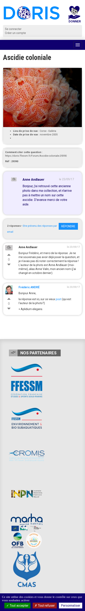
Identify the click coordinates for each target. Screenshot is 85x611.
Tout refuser (46, 605)
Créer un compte (15, 33)
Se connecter (13, 29)
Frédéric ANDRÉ (29, 287)
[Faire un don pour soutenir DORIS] (74, 15)
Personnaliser (70, 605)
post (58, 299)
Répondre (68, 226)
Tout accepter (18, 605)
